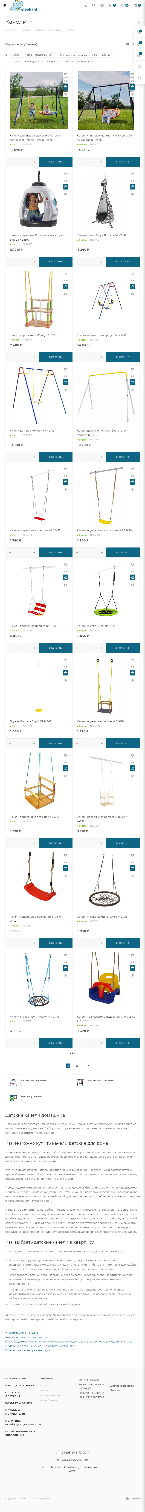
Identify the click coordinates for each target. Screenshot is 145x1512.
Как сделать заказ (20, 1385)
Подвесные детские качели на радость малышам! (39, 1346)
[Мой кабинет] (102, 5)
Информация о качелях (21, 1332)
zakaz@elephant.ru (75, 1459)
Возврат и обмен (18, 1403)
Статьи (44, 1390)
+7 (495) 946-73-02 (73, 1452)
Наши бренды (48, 1400)
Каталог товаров (50, 1395)
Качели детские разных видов (26, 1337)
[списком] (133, 44)
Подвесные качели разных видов (28, 1350)
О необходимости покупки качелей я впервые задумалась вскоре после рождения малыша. (69, 1341)
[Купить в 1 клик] (65, 87)
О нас (43, 1385)
